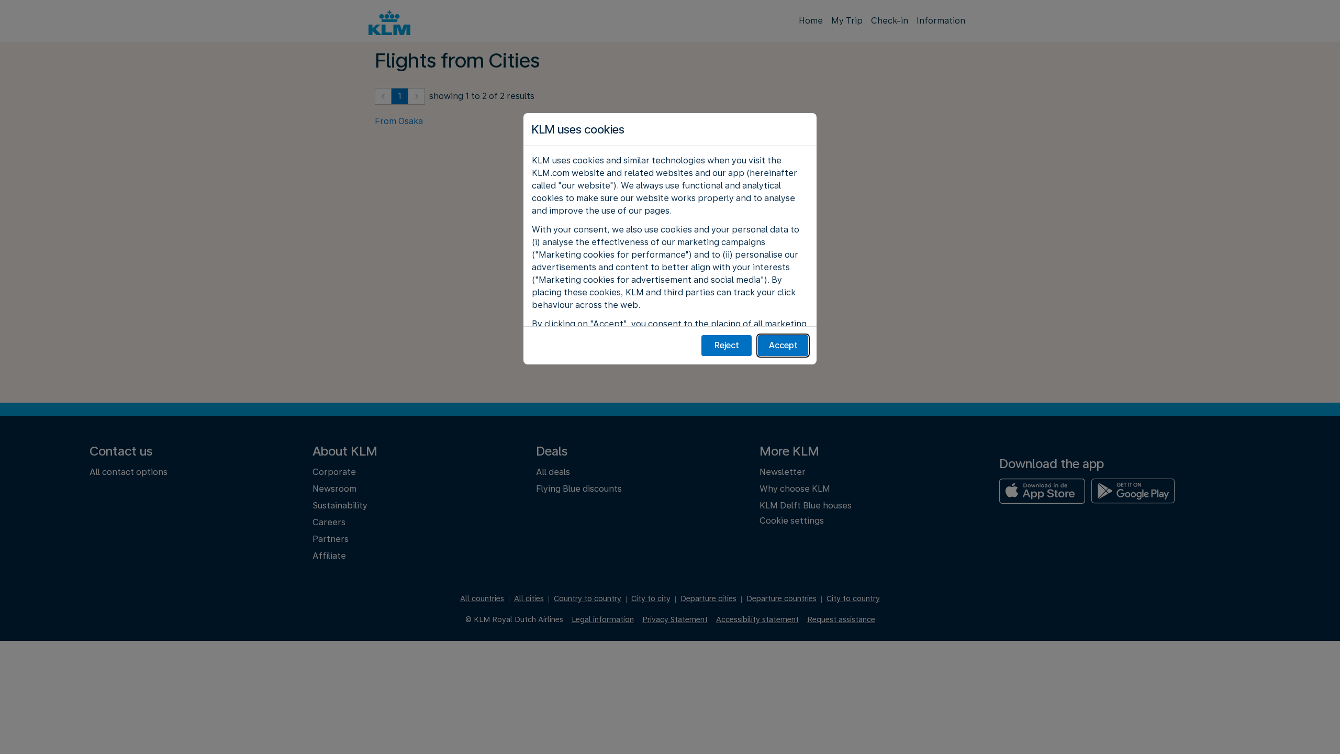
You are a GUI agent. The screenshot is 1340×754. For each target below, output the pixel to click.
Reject (726, 345)
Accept (783, 345)
